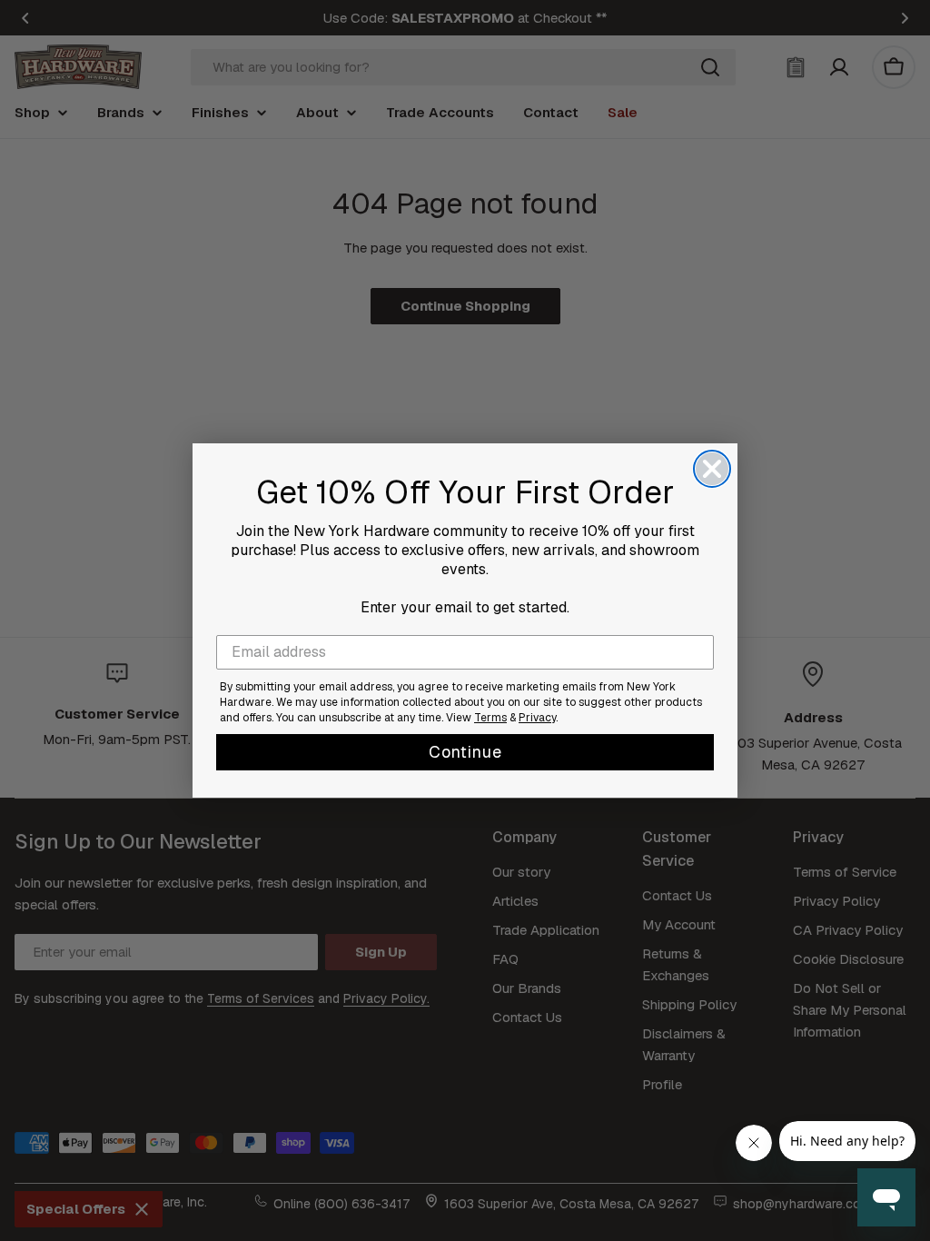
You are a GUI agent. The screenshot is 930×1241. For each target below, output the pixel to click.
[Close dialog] (712, 469)
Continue (465, 751)
